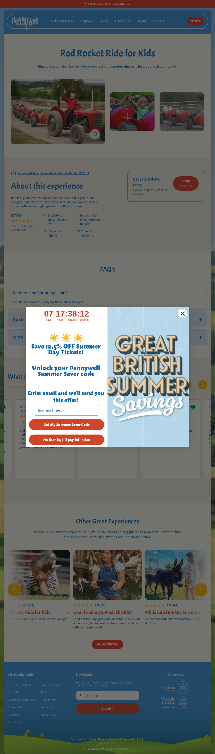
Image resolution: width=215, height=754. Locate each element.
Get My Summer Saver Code (66, 424)
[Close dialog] (182, 313)
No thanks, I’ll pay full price (66, 439)
